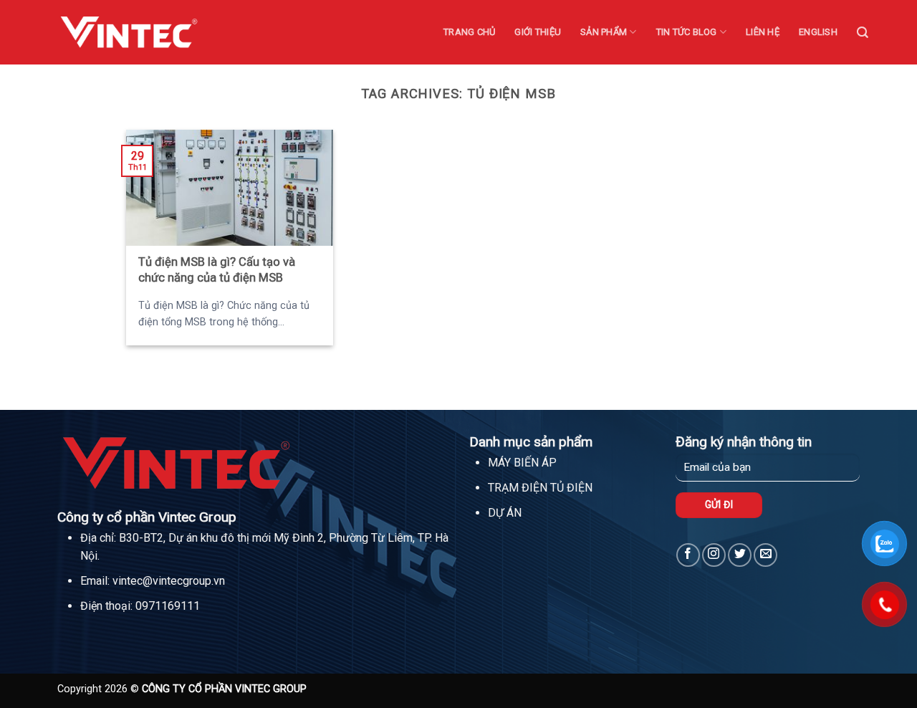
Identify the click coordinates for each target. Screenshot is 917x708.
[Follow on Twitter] (740, 555)
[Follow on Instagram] (714, 555)
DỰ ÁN (505, 513)
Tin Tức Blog (686, 32)
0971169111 (167, 606)
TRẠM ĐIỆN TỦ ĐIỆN (540, 487)
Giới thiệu (537, 32)
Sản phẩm (603, 32)
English (818, 32)
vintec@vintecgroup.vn (168, 581)
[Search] (862, 33)
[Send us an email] (765, 555)
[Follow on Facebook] (688, 555)
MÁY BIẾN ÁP (522, 462)
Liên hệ (762, 32)
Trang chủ (469, 32)
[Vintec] (129, 32)
